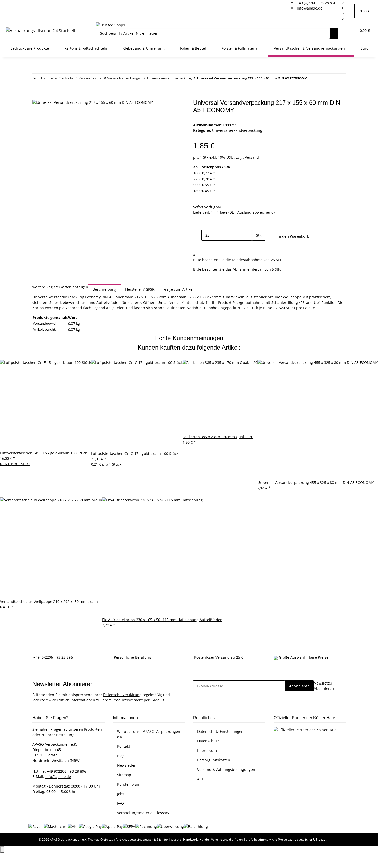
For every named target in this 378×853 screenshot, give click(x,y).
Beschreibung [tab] (104, 289)
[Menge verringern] (197, 235)
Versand (252, 157)
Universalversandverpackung (237, 130)
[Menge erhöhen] (256, 246)
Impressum (207, 750)
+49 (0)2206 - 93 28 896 (316, 2)
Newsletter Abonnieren (324, 686)
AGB (200, 778)
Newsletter (126, 765)
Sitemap (124, 774)
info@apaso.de (309, 8)
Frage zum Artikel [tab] (178, 289)
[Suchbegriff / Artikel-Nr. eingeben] (334, 33)
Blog (120, 755)
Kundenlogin (128, 784)
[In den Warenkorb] (36, 96)
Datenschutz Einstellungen (220, 731)
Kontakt (123, 746)
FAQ (120, 803)
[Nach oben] (2, 849)
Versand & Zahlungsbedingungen (226, 769)
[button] (350, 11)
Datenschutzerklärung (122, 694)
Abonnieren (299, 685)
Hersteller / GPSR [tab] (140, 289)
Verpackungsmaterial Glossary (143, 812)
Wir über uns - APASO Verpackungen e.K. (148, 734)
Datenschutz (208, 740)
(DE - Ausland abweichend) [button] (251, 212)
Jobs (120, 793)
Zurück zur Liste (44, 78)
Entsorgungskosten (213, 759)
